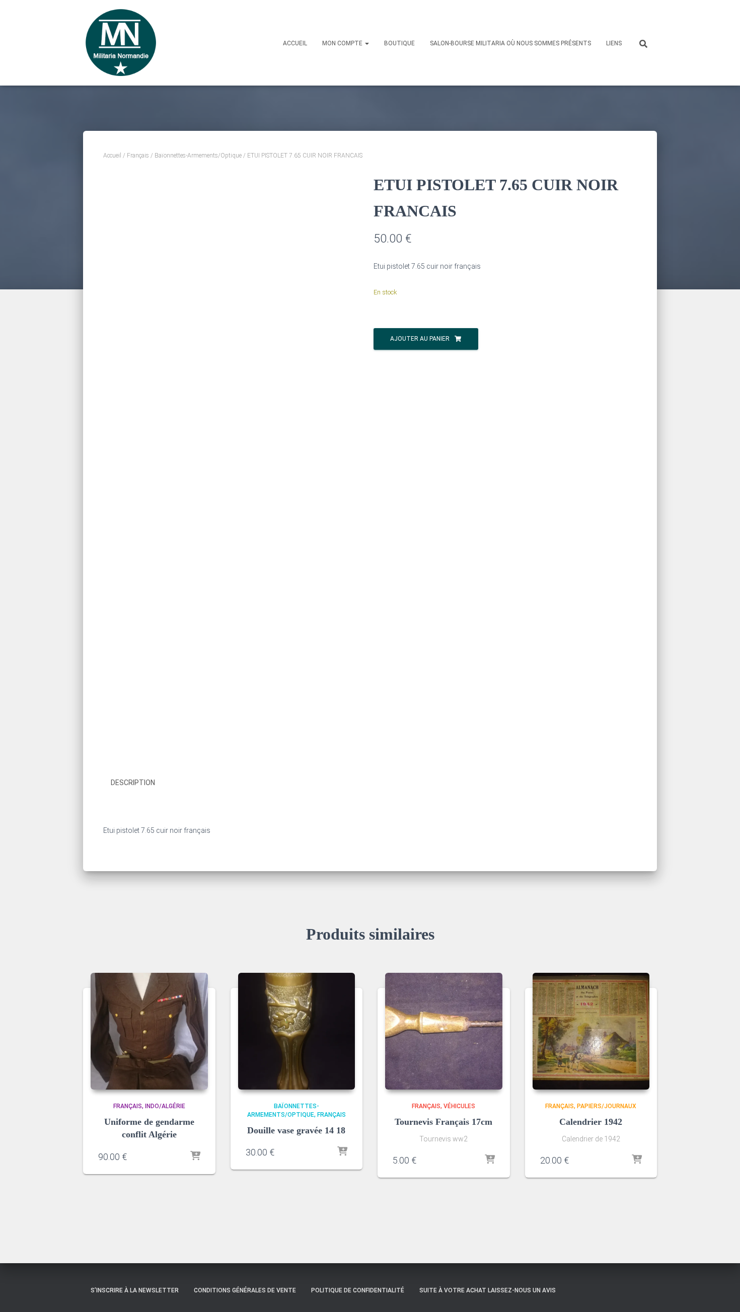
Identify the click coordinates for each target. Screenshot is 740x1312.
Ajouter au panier (420, 338)
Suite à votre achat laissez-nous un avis (487, 1290)
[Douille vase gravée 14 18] (296, 1031)
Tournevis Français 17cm (443, 1122)
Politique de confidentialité (357, 1290)
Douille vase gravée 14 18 (296, 1130)
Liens (614, 43)
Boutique (399, 43)
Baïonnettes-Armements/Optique (198, 155)
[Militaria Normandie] (121, 43)
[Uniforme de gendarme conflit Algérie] (149, 1031)
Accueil (295, 43)
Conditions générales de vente (245, 1290)
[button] (366, 43)
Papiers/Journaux (606, 1106)
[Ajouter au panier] (195, 1156)
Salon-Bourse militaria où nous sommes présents (510, 43)
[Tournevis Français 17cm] (443, 1031)
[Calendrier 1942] (591, 1031)
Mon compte (343, 43)
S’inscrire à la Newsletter (135, 1290)
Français (138, 155)
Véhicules (459, 1106)
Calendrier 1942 (590, 1122)
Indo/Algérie (165, 1106)
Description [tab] (133, 783)
